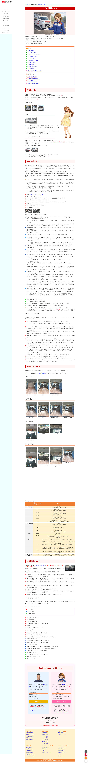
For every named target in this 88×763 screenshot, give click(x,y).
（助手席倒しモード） (32, 60)
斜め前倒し (31, 417)
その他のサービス (61, 734)
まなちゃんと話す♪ (61, 701)
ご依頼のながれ (45, 747)
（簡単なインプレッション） (34, 54)
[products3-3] (56, 428)
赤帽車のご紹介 (29, 750)
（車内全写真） (31, 64)
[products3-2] (43, 428)
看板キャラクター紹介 (30, 754)
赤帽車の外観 (30, 50)
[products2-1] (31, 409)
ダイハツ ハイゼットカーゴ (36, 194)
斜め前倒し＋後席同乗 (55, 417)
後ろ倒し (43, 417)
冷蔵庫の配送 (45, 734)
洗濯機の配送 (45, 736)
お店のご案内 (6, 25)
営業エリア (6, 23)
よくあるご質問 (6, 30)
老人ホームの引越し (30, 734)
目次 (86, 757)
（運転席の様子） (31, 62)
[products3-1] (31, 431)
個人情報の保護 (61, 748)
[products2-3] (56, 409)
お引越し (37, 565)
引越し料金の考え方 (30, 739)
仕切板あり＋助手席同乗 (31, 394)
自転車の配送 (6, 16)
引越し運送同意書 (30, 736)
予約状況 (44, 750)
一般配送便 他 (6, 18)
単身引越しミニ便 (6, 11)
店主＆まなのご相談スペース (35, 70)
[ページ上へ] (86, 761)
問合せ (86, 754)
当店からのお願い (61, 752)
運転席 (43, 433)
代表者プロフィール (32, 80)
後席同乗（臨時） (56, 394)
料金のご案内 (6, 20)
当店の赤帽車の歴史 (41, 4)
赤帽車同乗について (32, 66)
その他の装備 (30, 68)
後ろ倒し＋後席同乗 (68, 417)
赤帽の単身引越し (30, 732)
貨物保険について (61, 750)
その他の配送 (45, 743)
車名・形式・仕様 (31, 52)
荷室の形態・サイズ (32, 56)
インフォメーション (6, 32)
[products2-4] (68, 409)
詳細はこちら (32, 710)
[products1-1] (31, 386)
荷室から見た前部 (31, 440)
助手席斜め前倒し (68, 462)
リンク (59, 754)
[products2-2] (43, 409)
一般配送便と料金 (61, 732)
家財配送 (42, 565)
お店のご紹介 (29, 747)
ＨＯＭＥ (6, 8)
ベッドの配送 (45, 737)
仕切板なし (43, 394)
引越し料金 (28, 737)
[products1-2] (43, 386)
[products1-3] (56, 386)
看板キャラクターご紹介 (34, 83)
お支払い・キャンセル (46, 752)
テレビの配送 (45, 739)
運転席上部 (56, 433)
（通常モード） (31, 58)
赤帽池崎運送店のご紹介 (33, 78)
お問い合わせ (38, 701)
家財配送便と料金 (46, 732)
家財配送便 (6, 13)
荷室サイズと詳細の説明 (41, 373)
